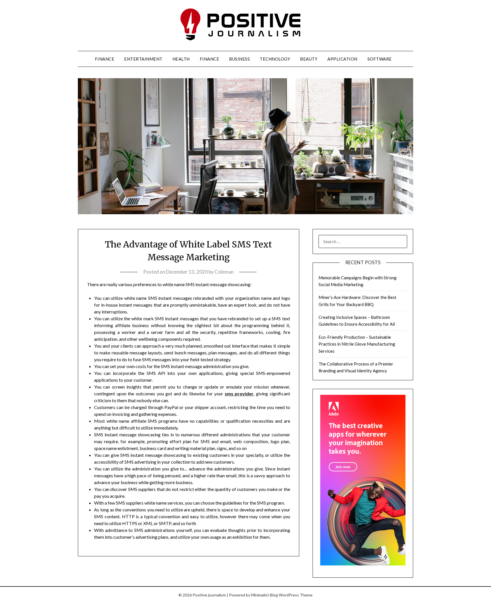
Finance (105, 58)
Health (181, 58)
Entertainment (143, 58)
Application (342, 58)
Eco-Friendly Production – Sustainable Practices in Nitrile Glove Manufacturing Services (357, 344)
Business (239, 58)
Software (379, 58)
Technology (275, 58)
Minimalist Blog (264, 594)
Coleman (224, 272)
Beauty (308, 58)
